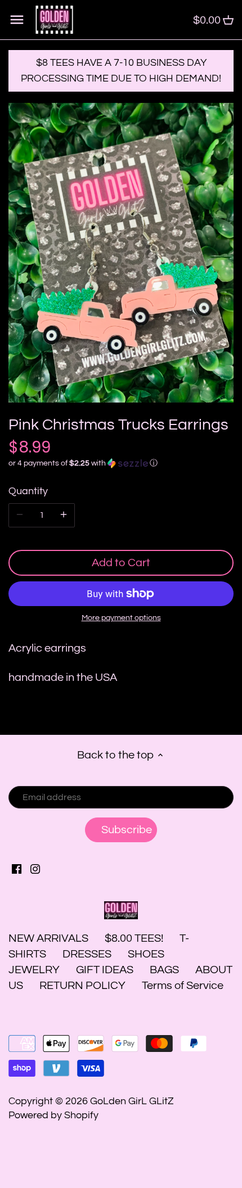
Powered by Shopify (53, 1115)
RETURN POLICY (82, 985)
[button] (121, 463)
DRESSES (86, 954)
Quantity (28, 491)
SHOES (146, 954)
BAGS (164, 969)
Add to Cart (121, 562)
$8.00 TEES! (135, 938)
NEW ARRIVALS (48, 938)
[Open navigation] (16, 19)
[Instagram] (35, 868)
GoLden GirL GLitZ (132, 1101)
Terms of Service (182, 985)
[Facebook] (16, 868)
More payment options (121, 618)
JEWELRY (34, 969)
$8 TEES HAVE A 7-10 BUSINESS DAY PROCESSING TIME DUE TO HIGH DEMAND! (121, 70)
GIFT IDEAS (104, 969)
